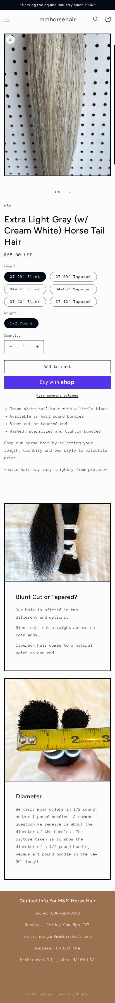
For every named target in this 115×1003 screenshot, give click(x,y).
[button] (7, 19)
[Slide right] (70, 192)
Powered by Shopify (73, 994)
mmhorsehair (49, 994)
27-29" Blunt (25, 277)
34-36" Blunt (25, 289)
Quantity (12, 335)
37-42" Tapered (73, 301)
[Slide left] (45, 192)
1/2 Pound (21, 323)
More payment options (57, 395)
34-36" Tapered (73, 289)
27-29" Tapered (73, 277)
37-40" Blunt (25, 301)
